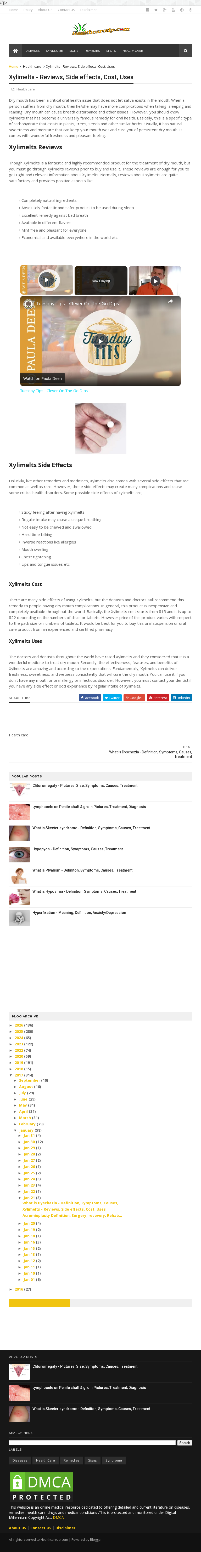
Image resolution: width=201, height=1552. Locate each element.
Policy (28, 9)
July (23, 1092)
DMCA (58, 1517)
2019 (19, 1062)
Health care (32, 66)
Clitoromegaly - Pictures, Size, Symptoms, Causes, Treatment (84, 785)
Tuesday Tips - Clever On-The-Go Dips (77, 304)
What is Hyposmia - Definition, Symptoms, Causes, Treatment (84, 891)
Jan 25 (30, 1172)
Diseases (20, 1460)
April (24, 1111)
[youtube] (173, 10)
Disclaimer (88, 9)
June (24, 1099)
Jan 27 (30, 1160)
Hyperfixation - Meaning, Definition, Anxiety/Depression (79, 912)
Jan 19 (30, 1229)
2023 (19, 1043)
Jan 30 (30, 1141)
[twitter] (156, 10)
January (27, 1130)
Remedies (72, 1460)
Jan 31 (30, 1135)
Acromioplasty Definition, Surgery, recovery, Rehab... (72, 1215)
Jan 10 (30, 1273)
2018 (19, 1068)
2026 (19, 1025)
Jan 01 (30, 1279)
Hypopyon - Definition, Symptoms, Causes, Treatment (77, 849)
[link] (28, 304)
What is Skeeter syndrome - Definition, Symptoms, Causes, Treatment (91, 828)
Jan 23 (30, 1185)
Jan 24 (30, 1178)
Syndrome (113, 1460)
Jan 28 (30, 1154)
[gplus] (164, 10)
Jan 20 (30, 1223)
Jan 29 (30, 1147)
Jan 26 (30, 1166)
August (26, 1086)
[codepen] (182, 10)
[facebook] (147, 10)
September (30, 1080)
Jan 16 (30, 1242)
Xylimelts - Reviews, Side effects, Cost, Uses (64, 1209)
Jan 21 (30, 1197)
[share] (170, 301)
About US (45, 9)
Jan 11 (30, 1266)
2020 (19, 1056)
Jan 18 (30, 1235)
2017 (19, 1075)
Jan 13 (30, 1254)
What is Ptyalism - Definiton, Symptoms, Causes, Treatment (82, 870)
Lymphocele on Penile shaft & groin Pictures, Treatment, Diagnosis (89, 807)
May (23, 1105)
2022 (19, 1050)
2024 (19, 1037)
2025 (19, 1031)
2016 (19, 1289)
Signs (92, 1460)
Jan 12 (30, 1260)
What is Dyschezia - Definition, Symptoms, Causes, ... (72, 1202)
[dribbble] (190, 10)
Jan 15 (30, 1248)
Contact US (66, 9)
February (28, 1123)
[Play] (155, 281)
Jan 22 (30, 1191)
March (25, 1117)
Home (13, 9)
